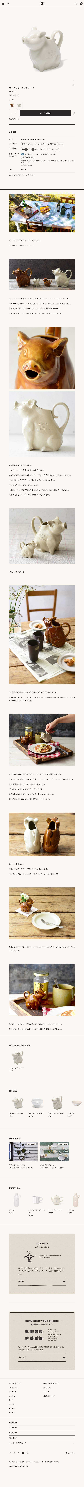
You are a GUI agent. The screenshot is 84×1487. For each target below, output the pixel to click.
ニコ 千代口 (71, 1113)
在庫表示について (15, 119)
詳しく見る (22, 1357)
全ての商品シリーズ (15, 1384)
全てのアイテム (14, 1388)
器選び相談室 (13, 1423)
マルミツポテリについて (51, 1384)
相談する (21, 1281)
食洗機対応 (52, 144)
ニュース (46, 1392)
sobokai (12, 1396)
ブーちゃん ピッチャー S (17, 1113)
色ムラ (29, 149)
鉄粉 (57, 149)
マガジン (11, 1412)
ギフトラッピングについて (16, 175)
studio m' (12, 1392)
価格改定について (49, 1396)
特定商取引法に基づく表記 (50, 1462)
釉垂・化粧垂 (38, 149)
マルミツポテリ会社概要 (16, 1462)
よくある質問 (13, 1433)
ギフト (11, 1400)
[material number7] (22, 154)
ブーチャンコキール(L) (36, 1113)
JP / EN (70, 1453)
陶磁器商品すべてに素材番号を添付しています (40, 154)
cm (24, 139)
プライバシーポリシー (33, 1462)
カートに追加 (45, 113)
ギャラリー (12, 1408)
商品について (13, 1428)
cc (42, 139)
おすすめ (11, 1404)
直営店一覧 (46, 1388)
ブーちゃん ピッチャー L (56, 1113)
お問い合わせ (30, 175)
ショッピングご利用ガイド (17, 1443)
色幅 (23, 149)
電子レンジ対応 (27, 144)
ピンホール (49, 149)
